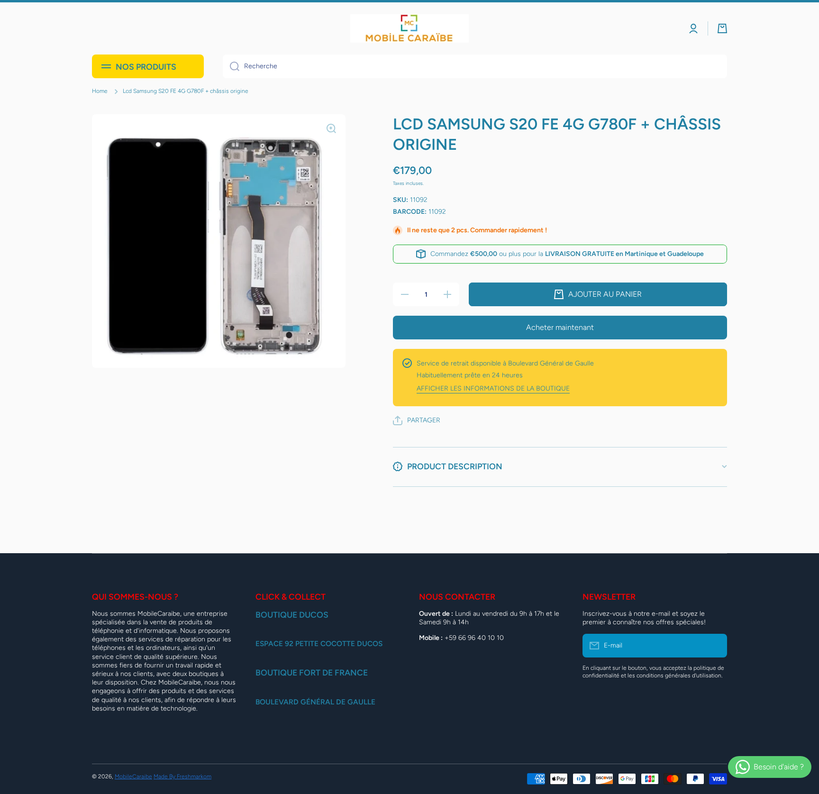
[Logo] (409, 28)
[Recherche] (231, 66)
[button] (722, 28)
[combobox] (475, 66)
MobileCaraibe (133, 776)
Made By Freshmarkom (182, 776)
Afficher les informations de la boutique (493, 388)
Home (100, 91)
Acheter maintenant (560, 327)
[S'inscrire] (715, 645)
